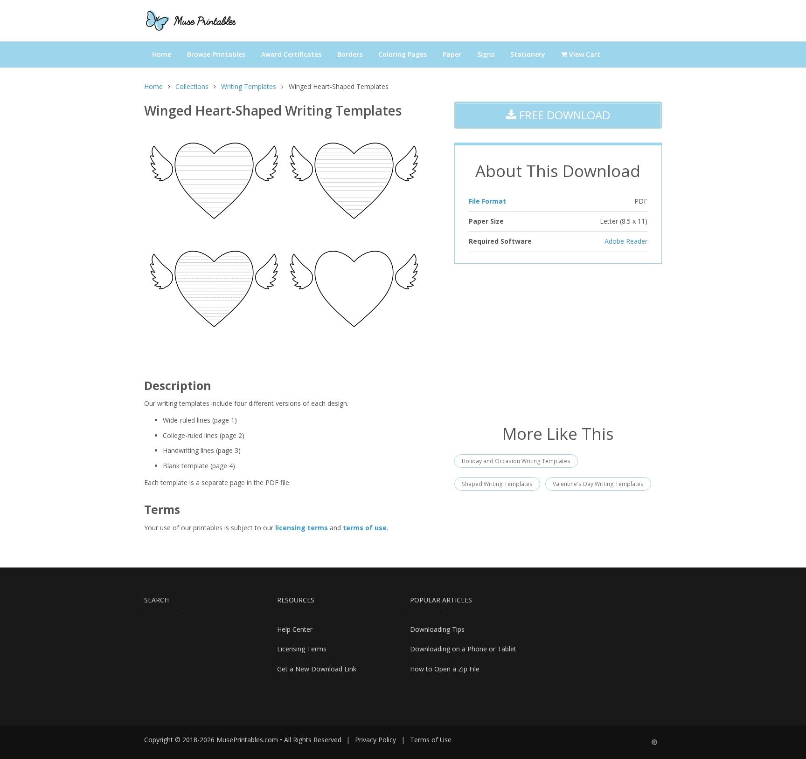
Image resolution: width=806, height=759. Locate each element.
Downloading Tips (437, 629)
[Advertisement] (558, 343)
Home (161, 54)
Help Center (295, 629)
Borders (349, 54)
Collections (191, 86)
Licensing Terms (302, 648)
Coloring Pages (402, 54)
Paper (452, 54)
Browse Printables (216, 54)
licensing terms (301, 527)
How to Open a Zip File (444, 668)
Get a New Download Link (316, 668)
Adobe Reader (625, 241)
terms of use (365, 527)
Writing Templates (248, 86)
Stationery (527, 54)
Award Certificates (291, 54)
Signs (485, 54)
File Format (487, 201)
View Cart (583, 54)
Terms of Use (431, 739)
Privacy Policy (375, 739)
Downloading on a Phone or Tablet (463, 648)
